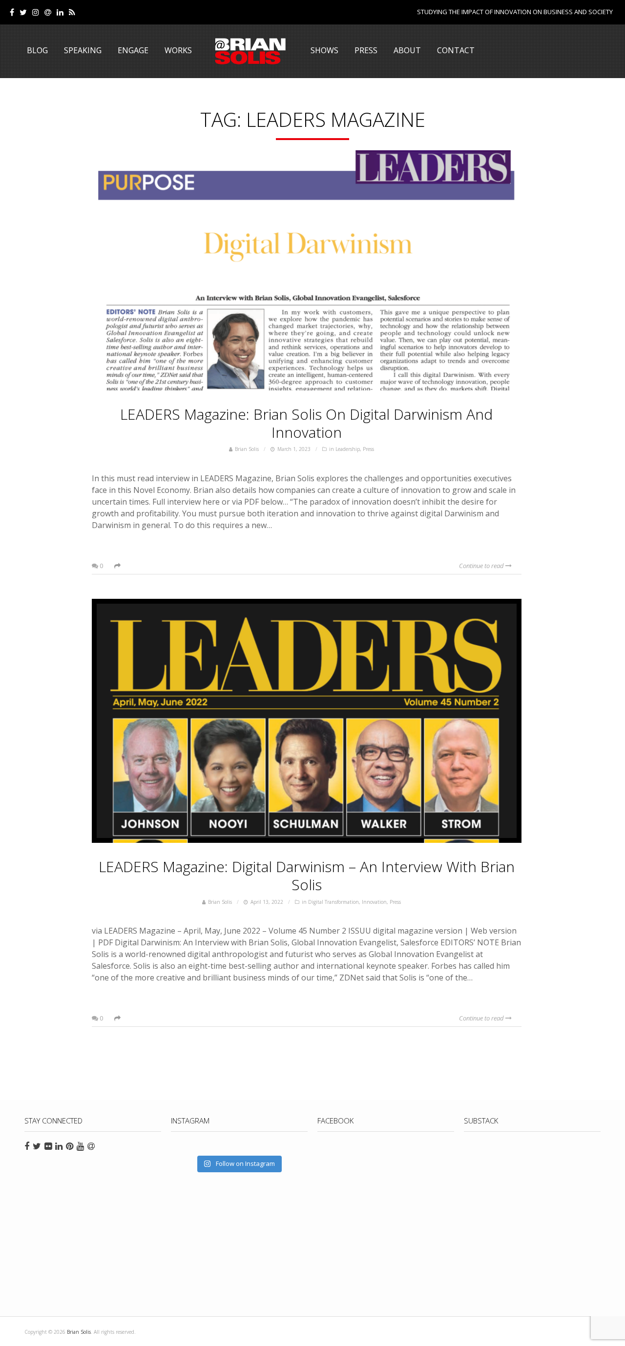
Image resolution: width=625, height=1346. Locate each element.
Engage (133, 50)
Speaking (83, 50)
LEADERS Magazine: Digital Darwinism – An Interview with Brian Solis (307, 876)
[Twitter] (23, 12)
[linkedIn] (60, 12)
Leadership (347, 449)
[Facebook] (12, 12)
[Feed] (72, 12)
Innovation (374, 901)
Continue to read (482, 565)
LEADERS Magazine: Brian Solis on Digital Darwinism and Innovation (306, 423)
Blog (37, 50)
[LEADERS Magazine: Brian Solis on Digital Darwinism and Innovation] (307, 268)
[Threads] (47, 12)
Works (178, 50)
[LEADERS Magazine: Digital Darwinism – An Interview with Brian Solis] (307, 721)
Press (365, 50)
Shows (324, 50)
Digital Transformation (333, 901)
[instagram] (35, 12)
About (407, 50)
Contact (456, 50)
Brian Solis (250, 51)
